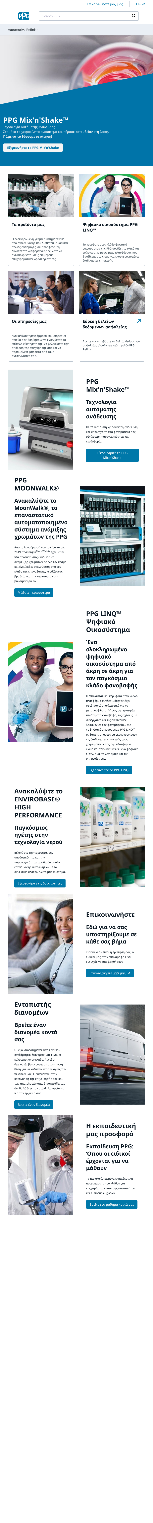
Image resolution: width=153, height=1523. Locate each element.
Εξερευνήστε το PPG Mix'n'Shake (33, 147)
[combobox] (89, 16)
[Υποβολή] (134, 16)
